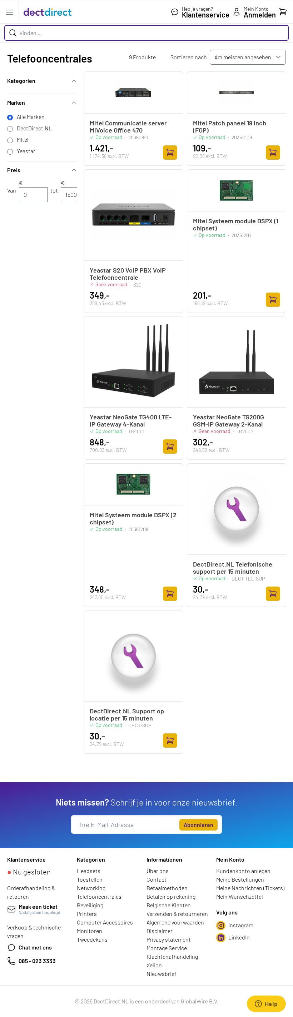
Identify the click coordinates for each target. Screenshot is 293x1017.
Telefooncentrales (99, 896)
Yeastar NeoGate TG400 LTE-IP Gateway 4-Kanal (131, 420)
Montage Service (166, 947)
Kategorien (21, 80)
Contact (156, 879)
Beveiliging (90, 905)
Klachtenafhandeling (172, 956)
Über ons (157, 870)
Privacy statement (168, 939)
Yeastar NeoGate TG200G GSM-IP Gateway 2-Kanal (228, 420)
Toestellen (90, 879)
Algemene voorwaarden (175, 922)
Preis (13, 169)
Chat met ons (35, 947)
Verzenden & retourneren (177, 913)
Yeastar (26, 151)
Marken (16, 102)
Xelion (154, 965)
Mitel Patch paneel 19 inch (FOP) (229, 126)
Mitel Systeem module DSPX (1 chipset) (235, 224)
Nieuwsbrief (161, 973)
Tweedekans (92, 939)
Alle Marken (31, 116)
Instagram (240, 925)
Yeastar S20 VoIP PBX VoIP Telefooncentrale (128, 273)
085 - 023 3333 (37, 960)
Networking (91, 887)
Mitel (23, 139)
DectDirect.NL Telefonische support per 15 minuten (232, 567)
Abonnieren (198, 824)
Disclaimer (159, 930)
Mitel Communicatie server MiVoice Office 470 (128, 126)
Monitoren (89, 930)
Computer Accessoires (105, 922)
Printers (87, 913)
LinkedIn (239, 937)
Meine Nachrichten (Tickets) (250, 887)
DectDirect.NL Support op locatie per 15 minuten (127, 714)
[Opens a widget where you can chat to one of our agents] (266, 1004)
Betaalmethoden (167, 887)
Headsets (88, 870)
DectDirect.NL (34, 128)
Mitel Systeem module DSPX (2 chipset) (133, 518)
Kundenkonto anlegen (243, 870)
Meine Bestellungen (240, 879)
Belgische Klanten (168, 905)
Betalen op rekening (170, 896)
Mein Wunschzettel (239, 896)
